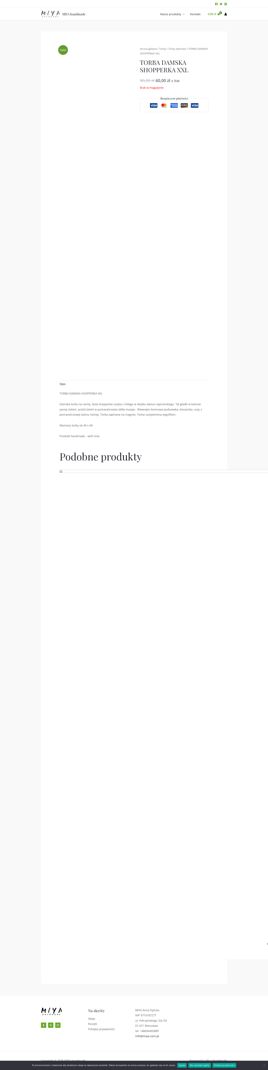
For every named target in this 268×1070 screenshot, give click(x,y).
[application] (183, 14)
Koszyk (92, 1024)
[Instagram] (225, 4)
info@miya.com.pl (147, 1036)
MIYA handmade (73, 14)
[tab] (63, 384)
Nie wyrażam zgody (199, 1065)
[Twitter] (221, 4)
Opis (63, 384)
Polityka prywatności (101, 1029)
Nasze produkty (170, 14)
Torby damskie (177, 49)
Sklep (91, 1019)
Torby (162, 49)
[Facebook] (216, 4)
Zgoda (182, 1065)
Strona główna (148, 49)
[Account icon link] (225, 14)
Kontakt (195, 14)
